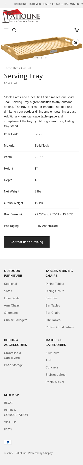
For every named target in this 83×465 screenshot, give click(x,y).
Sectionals (11, 283)
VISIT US (10, 422)
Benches (52, 298)
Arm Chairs (12, 305)
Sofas (8, 291)
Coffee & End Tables (60, 327)
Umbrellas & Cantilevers (12, 355)
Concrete (52, 367)
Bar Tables (53, 305)
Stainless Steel (56, 374)
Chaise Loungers (16, 320)
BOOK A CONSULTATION (16, 412)
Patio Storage (13, 365)
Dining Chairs (55, 291)
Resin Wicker (55, 382)
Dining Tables (55, 283)
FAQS (8, 429)
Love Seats (12, 298)
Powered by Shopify (40, 453)
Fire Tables (53, 320)
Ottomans (11, 312)
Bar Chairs (53, 312)
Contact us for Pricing (26, 242)
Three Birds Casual (17, 68)
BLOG (8, 402)
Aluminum (52, 353)
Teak (49, 360)
